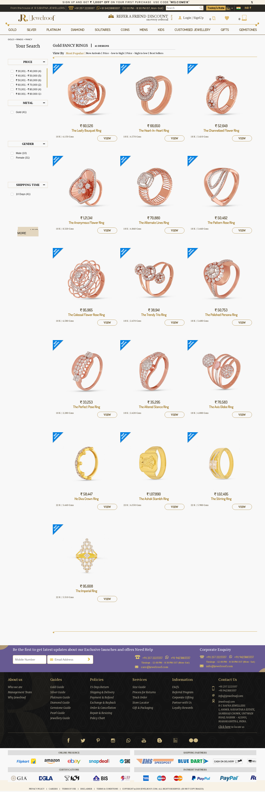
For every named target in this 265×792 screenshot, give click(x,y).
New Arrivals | (94, 53)
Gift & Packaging (142, 708)
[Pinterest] (98, 741)
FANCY (28, 40)
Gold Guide (57, 687)
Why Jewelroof (17, 697)
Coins (125, 29)
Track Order (139, 697)
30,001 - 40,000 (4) (28, 71)
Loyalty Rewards (182, 708)
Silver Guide (57, 692)
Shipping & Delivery (102, 692)
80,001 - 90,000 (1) (28, 94)
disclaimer (86, 789)
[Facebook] (68, 741)
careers (53, 789)
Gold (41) (21, 112)
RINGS (19, 40)
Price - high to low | (137, 53)
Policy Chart (97, 718)
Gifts (225, 29)
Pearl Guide (57, 713)
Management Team (20, 692)
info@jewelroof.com (219, 666)
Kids (161, 29)
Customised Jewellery (192, 29)
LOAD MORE (27, 232)
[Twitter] (83, 741)
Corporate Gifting (182, 697)
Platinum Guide (60, 697)
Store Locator (140, 702)
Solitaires (102, 29)
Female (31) (23, 157)
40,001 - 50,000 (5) (28, 76)
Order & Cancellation (103, 708)
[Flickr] (193, 740)
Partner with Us (182, 702)
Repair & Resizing (101, 713)
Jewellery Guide (60, 718)
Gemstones (248, 29)
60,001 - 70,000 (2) (28, 85)
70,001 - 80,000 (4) (28, 89)
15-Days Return (99, 687)
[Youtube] (144, 741)
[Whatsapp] (128, 741)
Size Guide (139, 687)
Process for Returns (144, 692)
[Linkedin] (175, 741)
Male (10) (21, 153)
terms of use (69, 789)
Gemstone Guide (60, 708)
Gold (11, 40)
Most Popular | (75, 53)
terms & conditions (107, 789)
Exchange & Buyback (103, 702)
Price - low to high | (114, 53)
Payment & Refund (102, 697)
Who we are (15, 687)
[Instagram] (113, 741)
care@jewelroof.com (154, 667)
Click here (224, 727)
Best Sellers (156, 53)
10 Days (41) (23, 194)
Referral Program (182, 692)
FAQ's (175, 687)
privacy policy (37, 789)
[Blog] (159, 741)
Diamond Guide (60, 702)
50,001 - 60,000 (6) (28, 80)
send (90, 659)
